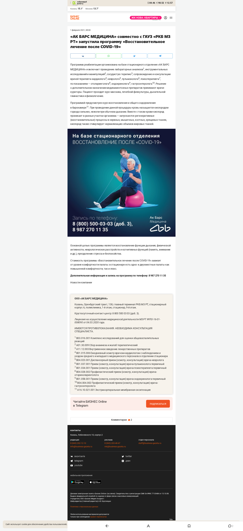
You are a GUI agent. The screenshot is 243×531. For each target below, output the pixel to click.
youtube (78, 465)
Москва (89, 9)
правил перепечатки (98, 517)
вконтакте (79, 456)
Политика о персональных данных (84, 507)
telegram (78, 460)
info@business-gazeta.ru (81, 446)
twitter (128, 456)
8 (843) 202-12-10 (78, 443)
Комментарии (121, 419)
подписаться (158, 403)
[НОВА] (145, 18)
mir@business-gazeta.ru (115, 446)
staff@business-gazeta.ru (150, 443)
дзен (127, 460)
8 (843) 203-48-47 (112, 443)
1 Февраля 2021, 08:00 (80, 30)
